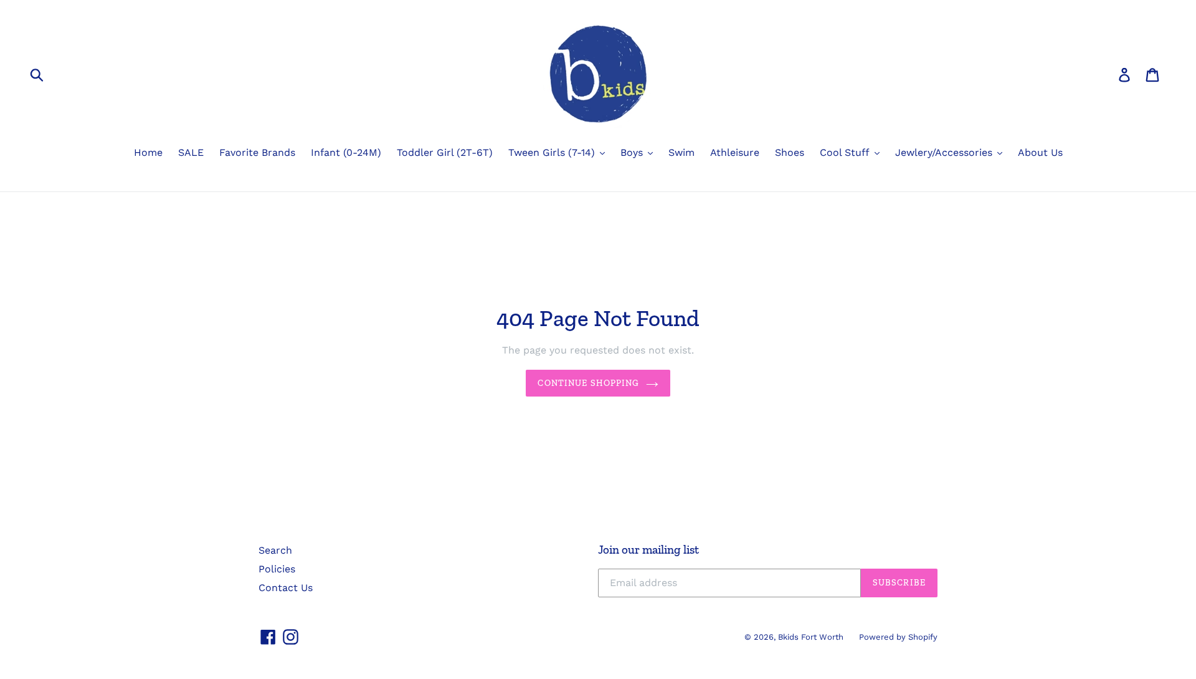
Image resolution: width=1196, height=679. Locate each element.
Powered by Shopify (898, 637)
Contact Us (286, 588)
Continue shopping (588, 383)
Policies (277, 569)
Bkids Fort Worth (810, 637)
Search (275, 550)
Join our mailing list (648, 550)
